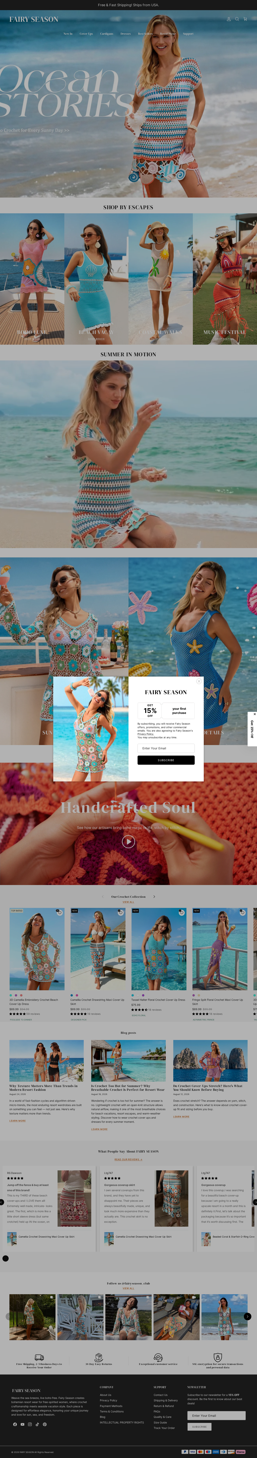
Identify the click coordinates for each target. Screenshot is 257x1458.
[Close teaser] (255, 714)
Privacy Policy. (146, 733)
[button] (252, 729)
